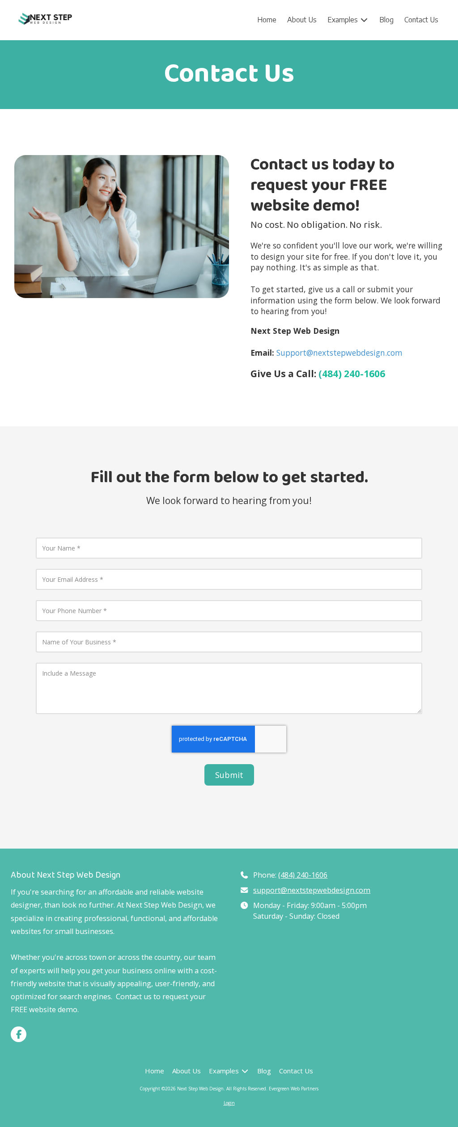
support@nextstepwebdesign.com (311, 890)
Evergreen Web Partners (293, 1088)
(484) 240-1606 (302, 875)
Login (229, 1103)
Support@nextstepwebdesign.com (339, 352)
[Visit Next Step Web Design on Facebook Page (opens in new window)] (18, 1034)
